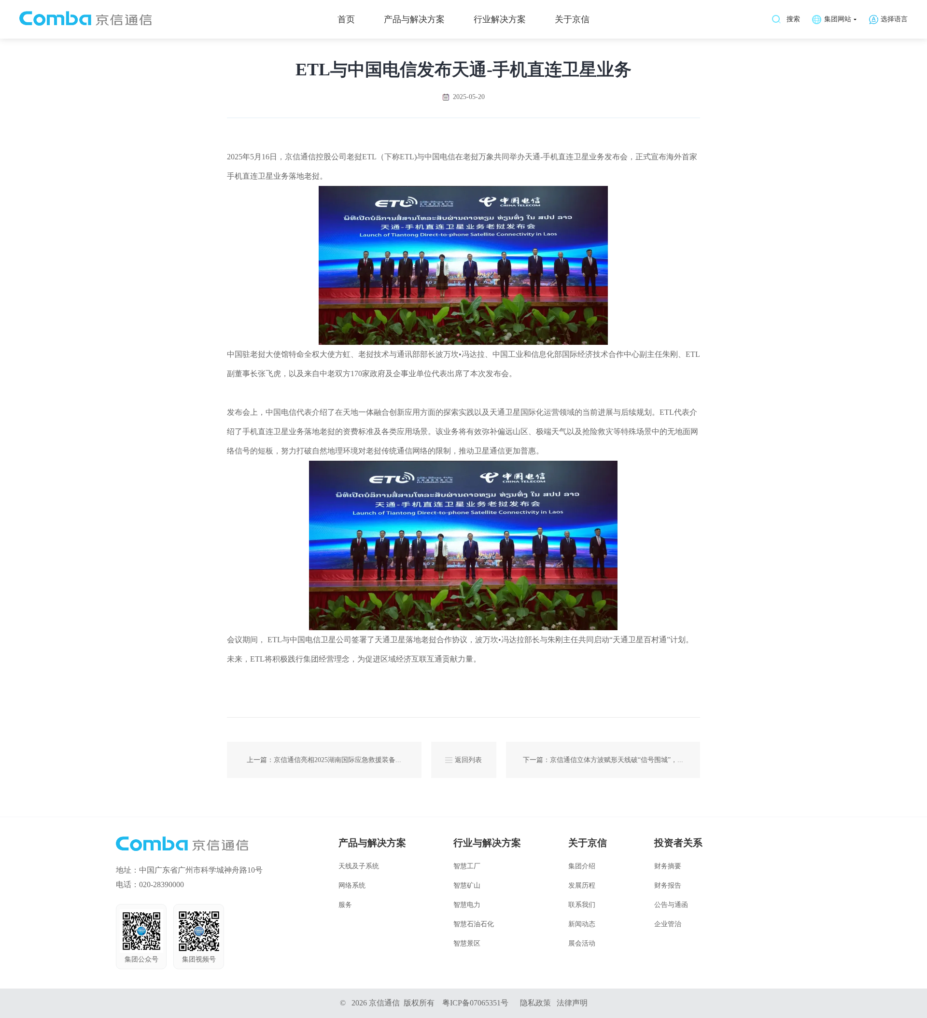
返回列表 (468, 760)
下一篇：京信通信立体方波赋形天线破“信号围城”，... (603, 760)
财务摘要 (667, 866)
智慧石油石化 (473, 924)
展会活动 (581, 943)
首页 (346, 19)
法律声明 (572, 1003)
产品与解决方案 (414, 19)
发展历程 (581, 885)
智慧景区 (466, 943)
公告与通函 (671, 904)
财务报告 (667, 885)
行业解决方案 (500, 19)
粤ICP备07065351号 (475, 1003)
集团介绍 (581, 866)
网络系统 (351, 885)
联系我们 (581, 904)
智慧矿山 (466, 885)
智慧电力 (466, 904)
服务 (345, 904)
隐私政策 (535, 1003)
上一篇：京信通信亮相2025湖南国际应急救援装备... (324, 760)
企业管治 (667, 924)
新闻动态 (581, 924)
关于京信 (572, 19)
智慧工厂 (466, 866)
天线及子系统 (358, 866)
